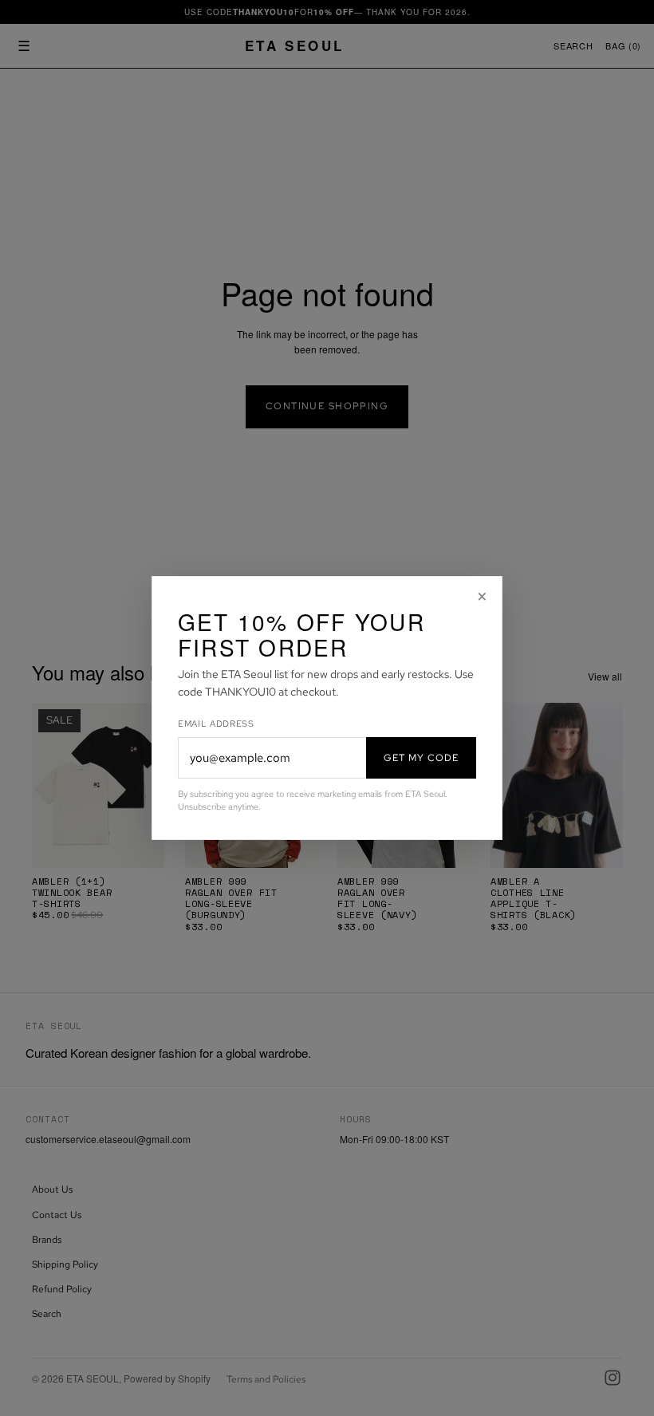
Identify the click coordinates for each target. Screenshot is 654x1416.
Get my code (421, 757)
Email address (216, 723)
